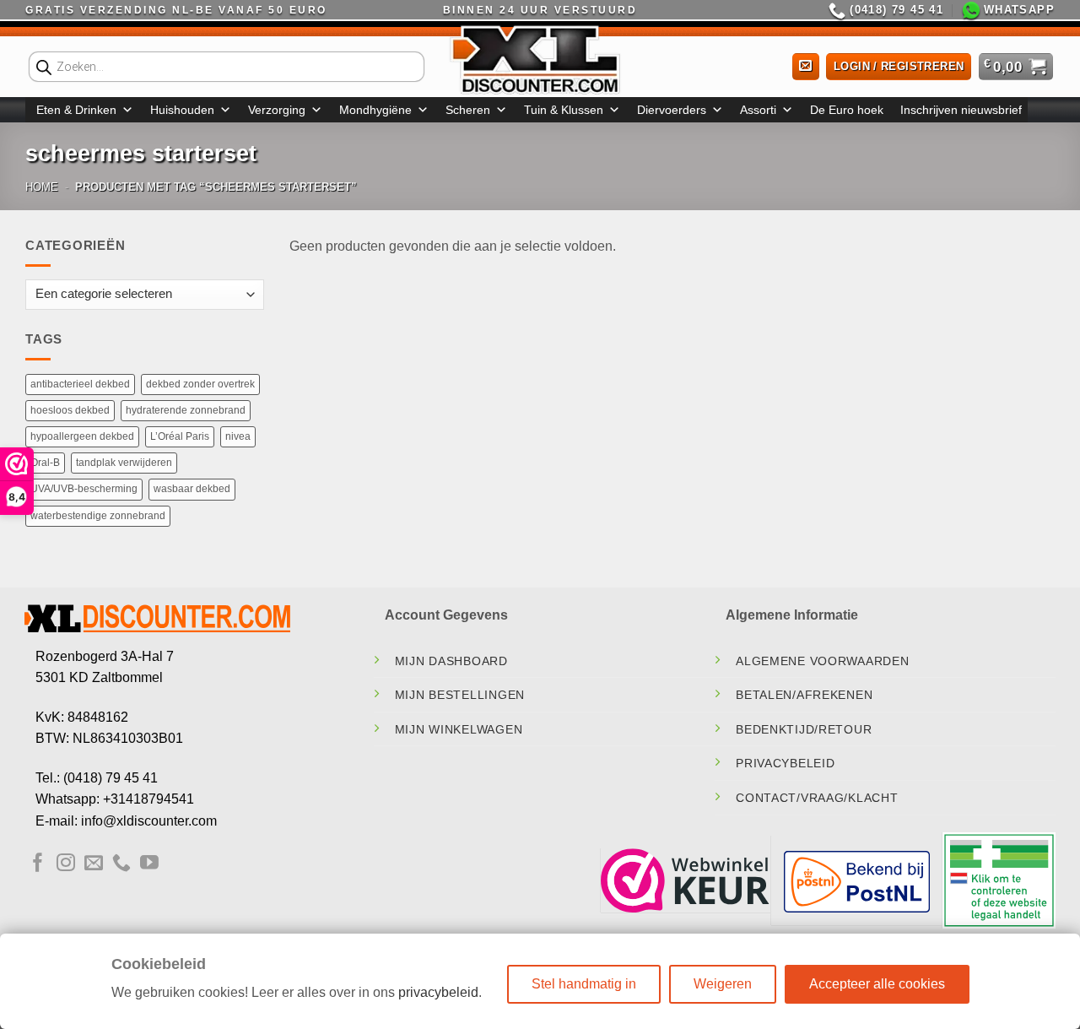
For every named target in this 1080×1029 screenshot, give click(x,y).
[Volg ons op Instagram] (66, 864)
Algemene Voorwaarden (822, 661)
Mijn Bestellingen (460, 694)
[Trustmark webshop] (685, 880)
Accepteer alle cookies (877, 984)
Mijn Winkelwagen (459, 729)
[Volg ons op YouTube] (149, 864)
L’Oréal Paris (179, 436)
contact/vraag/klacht (817, 797)
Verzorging (276, 109)
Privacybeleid (785, 763)
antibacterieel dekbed (80, 384)
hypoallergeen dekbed (82, 436)
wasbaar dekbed (192, 489)
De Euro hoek (846, 109)
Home (41, 187)
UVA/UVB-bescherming (84, 489)
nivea (238, 436)
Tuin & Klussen (563, 109)
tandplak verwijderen (124, 462)
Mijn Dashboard (451, 661)
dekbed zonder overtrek (200, 384)
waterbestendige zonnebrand (97, 516)
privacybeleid (438, 992)
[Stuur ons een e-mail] (93, 864)
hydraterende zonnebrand (186, 410)
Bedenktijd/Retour (804, 729)
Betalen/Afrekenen (804, 694)
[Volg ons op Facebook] (38, 864)
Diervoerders (671, 109)
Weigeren (723, 984)
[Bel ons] (121, 864)
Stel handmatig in (584, 984)
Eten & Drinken (76, 109)
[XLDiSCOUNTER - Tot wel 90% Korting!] (540, 59)
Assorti (758, 109)
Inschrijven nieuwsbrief (961, 109)
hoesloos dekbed (70, 410)
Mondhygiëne (375, 109)
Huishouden (182, 109)
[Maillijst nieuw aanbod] (805, 67)
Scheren (468, 109)
